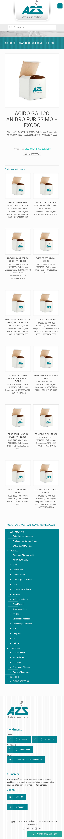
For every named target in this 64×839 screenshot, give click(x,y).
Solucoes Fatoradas (21, 619)
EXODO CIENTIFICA (33, 149)
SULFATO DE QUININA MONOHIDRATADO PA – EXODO (18, 378)
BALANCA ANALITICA (22, 546)
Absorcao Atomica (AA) (23, 555)
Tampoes (17, 633)
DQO (15, 584)
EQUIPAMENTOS (17, 532)
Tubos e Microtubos (21, 672)
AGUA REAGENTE (20, 560)
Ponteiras (17, 662)
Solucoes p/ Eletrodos (22, 624)
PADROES (14, 551)
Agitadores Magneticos (23, 536)
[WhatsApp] (24, 828)
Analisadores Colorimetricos (25, 541)
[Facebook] (28, 828)
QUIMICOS (46, 149)
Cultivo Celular (19, 652)
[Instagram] (36, 828)
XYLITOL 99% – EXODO (46, 320)
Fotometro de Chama (22, 589)
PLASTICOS (15, 648)
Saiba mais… (41, 785)
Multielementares (20, 599)
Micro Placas (18, 657)
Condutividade (19, 574)
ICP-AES (16, 594)
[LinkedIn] (32, 828)
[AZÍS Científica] (32, 11)
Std (14, 629)
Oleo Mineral (18, 604)
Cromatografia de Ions (22, 579)
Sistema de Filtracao (21, 667)
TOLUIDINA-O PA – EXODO (46, 434)
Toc (14, 638)
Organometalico (20, 609)
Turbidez (16, 643)
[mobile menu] (60, 5)
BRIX (15, 565)
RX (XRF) (16, 614)
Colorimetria (18, 570)
